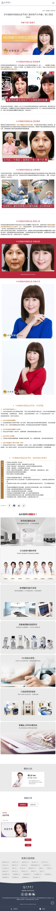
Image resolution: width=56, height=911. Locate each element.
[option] (28, 779)
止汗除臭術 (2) (5, 868)
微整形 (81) (33, 871)
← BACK (28, 845)
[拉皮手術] (14, 830)
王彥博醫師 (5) (48, 874)
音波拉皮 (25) (15, 871)
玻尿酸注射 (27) (32, 868)
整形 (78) (42, 871)
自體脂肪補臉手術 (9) (35, 865)
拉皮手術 (5, 815)
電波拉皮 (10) (24, 871)
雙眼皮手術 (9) (5, 862)
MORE (28, 839)
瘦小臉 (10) (22, 868)
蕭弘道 (32, 775)
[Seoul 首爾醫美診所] (28, 888)
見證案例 (48, 10)
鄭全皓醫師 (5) (15, 877)
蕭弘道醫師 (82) (5, 874)
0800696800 (28, 890)
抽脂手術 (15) (15, 865)
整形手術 (53, 10)
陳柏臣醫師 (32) (27, 874)
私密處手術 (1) (46, 865)
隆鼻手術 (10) (35, 862)
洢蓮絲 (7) (41, 868)
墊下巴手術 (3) (44, 862)
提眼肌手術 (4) (25, 862)
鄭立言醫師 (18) (36, 877)
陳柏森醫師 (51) (25, 877)
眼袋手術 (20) (15, 862)
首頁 (43, 10)
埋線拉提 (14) (5, 871)
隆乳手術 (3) (24, 865)
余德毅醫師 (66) (16, 874)
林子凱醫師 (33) (37, 874)
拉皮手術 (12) (5, 865)
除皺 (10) (14, 868)
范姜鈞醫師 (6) (5, 877)
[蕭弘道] (19, 779)
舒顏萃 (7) (49, 868)
